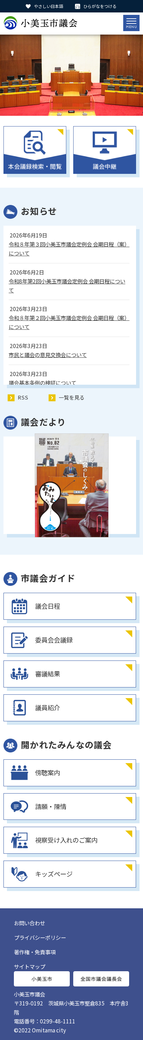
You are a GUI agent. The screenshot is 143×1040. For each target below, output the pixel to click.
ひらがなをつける (100, 6)
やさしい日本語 (48, 6)
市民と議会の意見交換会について (48, 354)
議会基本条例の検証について (42, 382)
